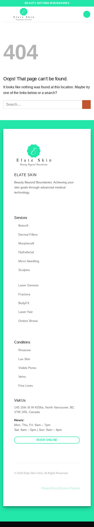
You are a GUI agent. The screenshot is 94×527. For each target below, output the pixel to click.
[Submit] (86, 104)
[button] (86, 14)
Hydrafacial (26, 252)
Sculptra (24, 270)
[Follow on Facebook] (17, 206)
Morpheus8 (26, 243)
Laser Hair (25, 312)
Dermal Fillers (28, 234)
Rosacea (24, 350)
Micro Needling (28, 261)
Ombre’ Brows (28, 321)
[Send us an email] (27, 206)
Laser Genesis (28, 285)
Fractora (24, 294)
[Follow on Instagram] (22, 206)
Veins (22, 376)
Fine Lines (25, 385)
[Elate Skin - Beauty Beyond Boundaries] (23, 14)
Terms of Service (70, 488)
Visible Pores (27, 368)
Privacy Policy (50, 488)
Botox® (23, 225)
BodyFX (23, 303)
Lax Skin (24, 359)
